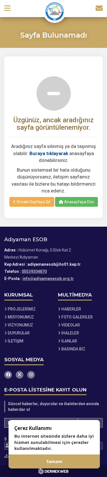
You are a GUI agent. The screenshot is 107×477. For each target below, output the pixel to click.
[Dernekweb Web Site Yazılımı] (53, 471)
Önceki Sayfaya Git (33, 202)
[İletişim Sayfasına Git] (99, 8)
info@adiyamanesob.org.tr (48, 278)
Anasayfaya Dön (78, 202)
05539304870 (34, 271)
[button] (7, 8)
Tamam (54, 461)
